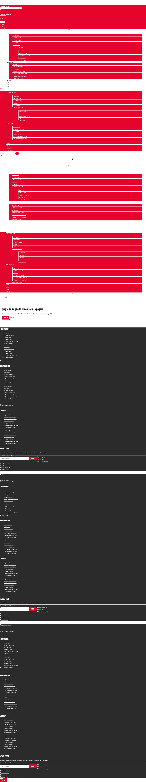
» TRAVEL (15, 42)
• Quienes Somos (8, 415)
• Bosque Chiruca (8, 423)
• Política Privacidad (9, 335)
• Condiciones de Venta (9, 376)
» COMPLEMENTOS (18, 47)
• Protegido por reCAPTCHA (11, 341)
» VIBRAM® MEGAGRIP (19, 71)
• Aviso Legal (7, 333)
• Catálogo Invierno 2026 (10, 417)
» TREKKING (16, 35)
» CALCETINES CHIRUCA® (19, 76)
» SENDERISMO (17, 37)
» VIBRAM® (16, 69)
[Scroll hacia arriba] (1, 780)
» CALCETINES (23, 53)
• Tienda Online (8, 370)
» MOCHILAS (22, 58)
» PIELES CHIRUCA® (18, 78)
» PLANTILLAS (22, 60)
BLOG (8, 82)
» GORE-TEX (16, 64)
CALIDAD (9, 80)
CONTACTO (9, 86)
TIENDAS (9, 84)
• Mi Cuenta (7, 372)
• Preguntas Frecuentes (10, 382)
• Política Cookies (8, 343)
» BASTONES (22, 51)
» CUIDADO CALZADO (24, 55)
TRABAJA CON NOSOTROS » (6, 14)
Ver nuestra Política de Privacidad (7, 455)
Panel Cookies (5, 357)
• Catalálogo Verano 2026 (10, 419)
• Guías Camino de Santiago (11, 425)
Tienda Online (11, 33)
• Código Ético (7, 337)
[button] (71, 89)
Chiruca (1, 2)
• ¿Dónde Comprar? (9, 421)
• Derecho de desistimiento (10, 378)
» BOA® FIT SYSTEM (18, 66)
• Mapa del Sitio (8, 339)
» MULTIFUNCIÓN (17, 40)
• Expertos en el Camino (10, 427)
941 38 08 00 (3, 18)
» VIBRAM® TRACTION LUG (20, 73)
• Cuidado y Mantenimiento (10, 380)
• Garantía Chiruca (8, 374)
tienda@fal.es (3, 15)
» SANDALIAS (16, 45)
